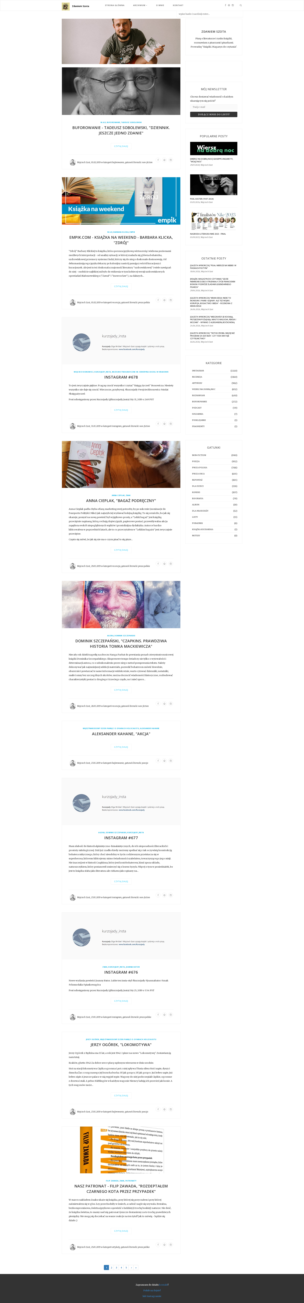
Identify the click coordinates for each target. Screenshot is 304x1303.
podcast (197, 408)
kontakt (163, 1285)
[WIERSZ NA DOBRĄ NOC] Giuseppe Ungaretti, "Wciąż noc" (211, 160)
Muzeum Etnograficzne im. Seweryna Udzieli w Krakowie (140, 372)
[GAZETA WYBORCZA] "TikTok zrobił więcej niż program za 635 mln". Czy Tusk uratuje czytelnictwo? (212, 336)
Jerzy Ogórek (92, 1039)
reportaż (197, 480)
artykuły (116, 1247)
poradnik (197, 523)
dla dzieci (198, 486)
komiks (196, 492)
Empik (132, 232)
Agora (110, 636)
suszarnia (197, 414)
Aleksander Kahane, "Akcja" (121, 733)
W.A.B (103, 122)
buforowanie (113, 122)
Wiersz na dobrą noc (203, 389)
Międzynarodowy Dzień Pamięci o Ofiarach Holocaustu (111, 728)
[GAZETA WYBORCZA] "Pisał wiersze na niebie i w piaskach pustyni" (213, 266)
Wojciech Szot (83, 162)
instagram (117, 426)
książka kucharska (202, 529)
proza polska (144, 302)
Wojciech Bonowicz (84, 372)
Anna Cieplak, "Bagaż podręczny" (121, 500)
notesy (196, 535)
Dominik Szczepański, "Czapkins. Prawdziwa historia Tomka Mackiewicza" (121, 643)
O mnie (160, 5)
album (195, 504)
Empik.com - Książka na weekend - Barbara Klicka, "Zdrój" (121, 240)
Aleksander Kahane (149, 728)
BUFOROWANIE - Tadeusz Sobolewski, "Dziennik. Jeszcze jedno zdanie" (121, 130)
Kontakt (178, 5)
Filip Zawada (112, 1181)
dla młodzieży (200, 511)
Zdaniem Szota (80, 6)
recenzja (116, 302)
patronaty (130, 1181)
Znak (128, 495)
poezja (145, 763)
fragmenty (198, 426)
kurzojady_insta (102, 372)
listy (195, 517)
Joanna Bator (133, 967)
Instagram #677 (121, 837)
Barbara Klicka (121, 232)
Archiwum (139, 5)
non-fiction (147, 162)
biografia (197, 498)
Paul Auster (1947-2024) (202, 199)
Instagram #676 (121, 972)
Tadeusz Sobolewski (131, 122)
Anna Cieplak (118, 495)
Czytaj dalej (121, 146)
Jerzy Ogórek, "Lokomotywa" (121, 1044)
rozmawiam (198, 395)
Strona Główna (114, 5)
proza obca (198, 474)
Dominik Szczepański (124, 636)
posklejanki (199, 420)
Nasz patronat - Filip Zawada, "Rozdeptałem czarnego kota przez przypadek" (121, 1188)
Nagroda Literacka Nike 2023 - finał (208, 234)
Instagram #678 (121, 377)
